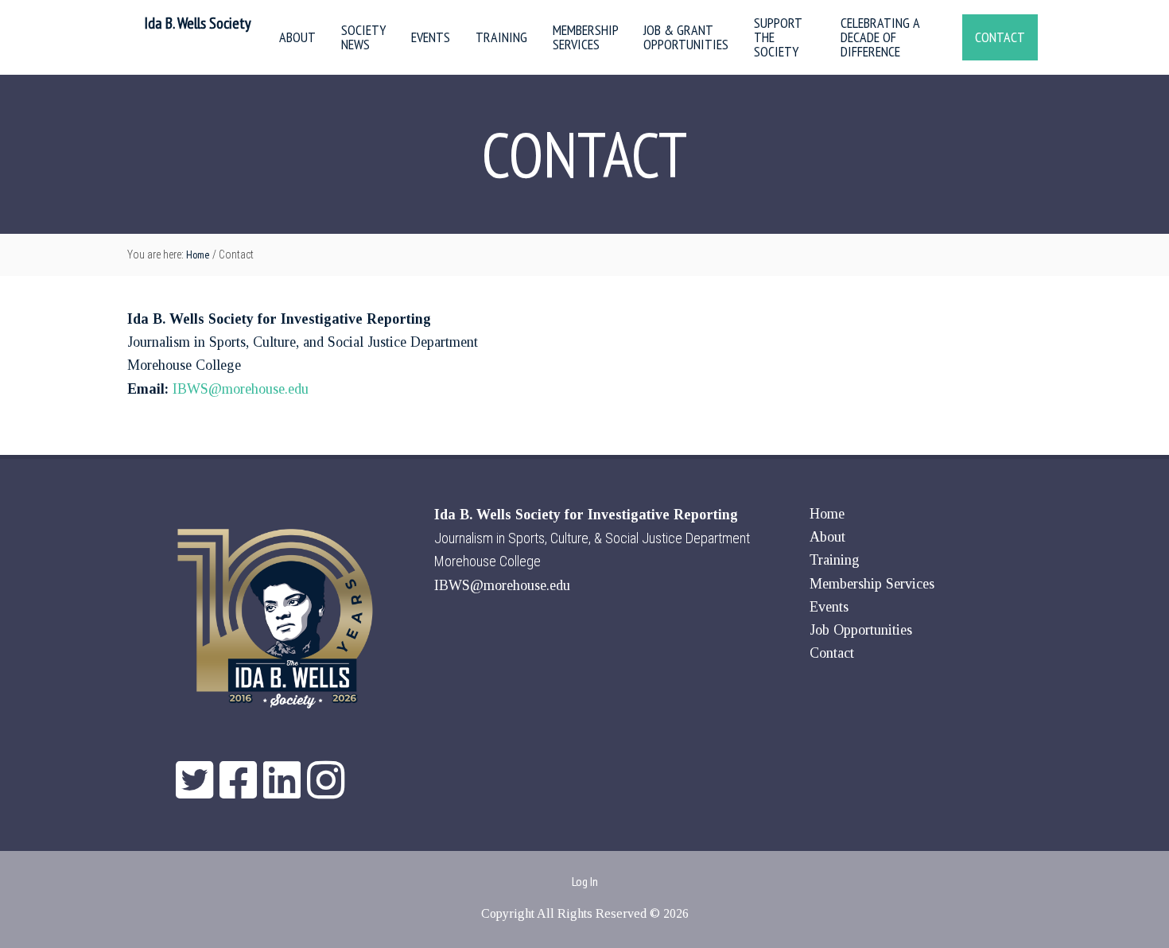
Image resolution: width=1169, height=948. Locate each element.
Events (829, 607)
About (827, 537)
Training (835, 560)
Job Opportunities (861, 630)
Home (827, 514)
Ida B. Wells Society (197, 23)
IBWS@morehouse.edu (241, 389)
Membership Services (872, 584)
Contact (832, 653)
